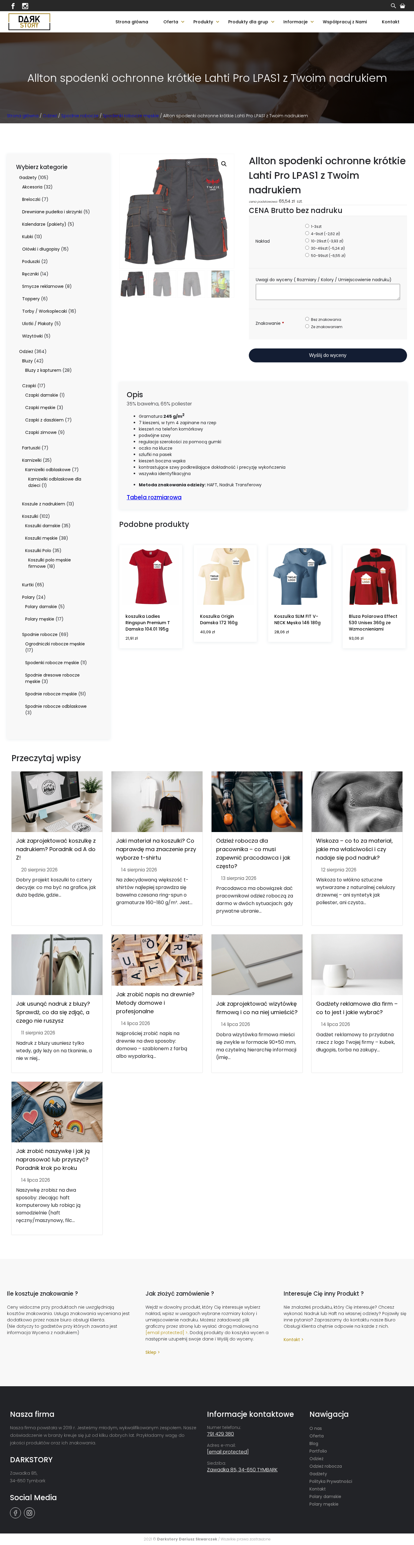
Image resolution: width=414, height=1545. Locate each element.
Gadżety (318, 1474)
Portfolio (318, 1451)
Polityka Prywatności (330, 1481)
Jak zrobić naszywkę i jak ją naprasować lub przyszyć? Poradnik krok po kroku (53, 1159)
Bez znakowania (325, 319)
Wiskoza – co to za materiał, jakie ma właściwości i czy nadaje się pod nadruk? (354, 849)
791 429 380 (220, 1433)
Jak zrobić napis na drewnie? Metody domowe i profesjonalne (155, 1003)
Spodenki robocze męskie (131, 116)
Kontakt (390, 22)
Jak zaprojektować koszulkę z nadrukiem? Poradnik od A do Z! (56, 849)
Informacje (295, 22)
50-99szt (328, 255)
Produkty (203, 22)
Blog (313, 1443)
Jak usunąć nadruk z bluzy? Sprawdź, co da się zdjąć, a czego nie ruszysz (53, 1012)
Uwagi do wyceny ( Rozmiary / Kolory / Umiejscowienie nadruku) (324, 280)
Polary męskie (324, 1504)
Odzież (50, 116)
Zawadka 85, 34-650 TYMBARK (242, 1469)
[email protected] (164, 1333)
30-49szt (327, 248)
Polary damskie (325, 1496)
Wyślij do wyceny (327, 355)
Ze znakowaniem (326, 326)
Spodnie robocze (79, 116)
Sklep (150, 1352)
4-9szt (325, 233)
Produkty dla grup (248, 22)
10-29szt (326, 241)
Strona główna (131, 22)
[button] (224, 163)
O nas (315, 1428)
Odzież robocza (325, 1466)
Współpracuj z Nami (345, 22)
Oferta (170, 22)
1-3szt (316, 226)
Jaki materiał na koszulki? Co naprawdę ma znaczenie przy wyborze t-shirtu (156, 849)
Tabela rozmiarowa (154, 497)
